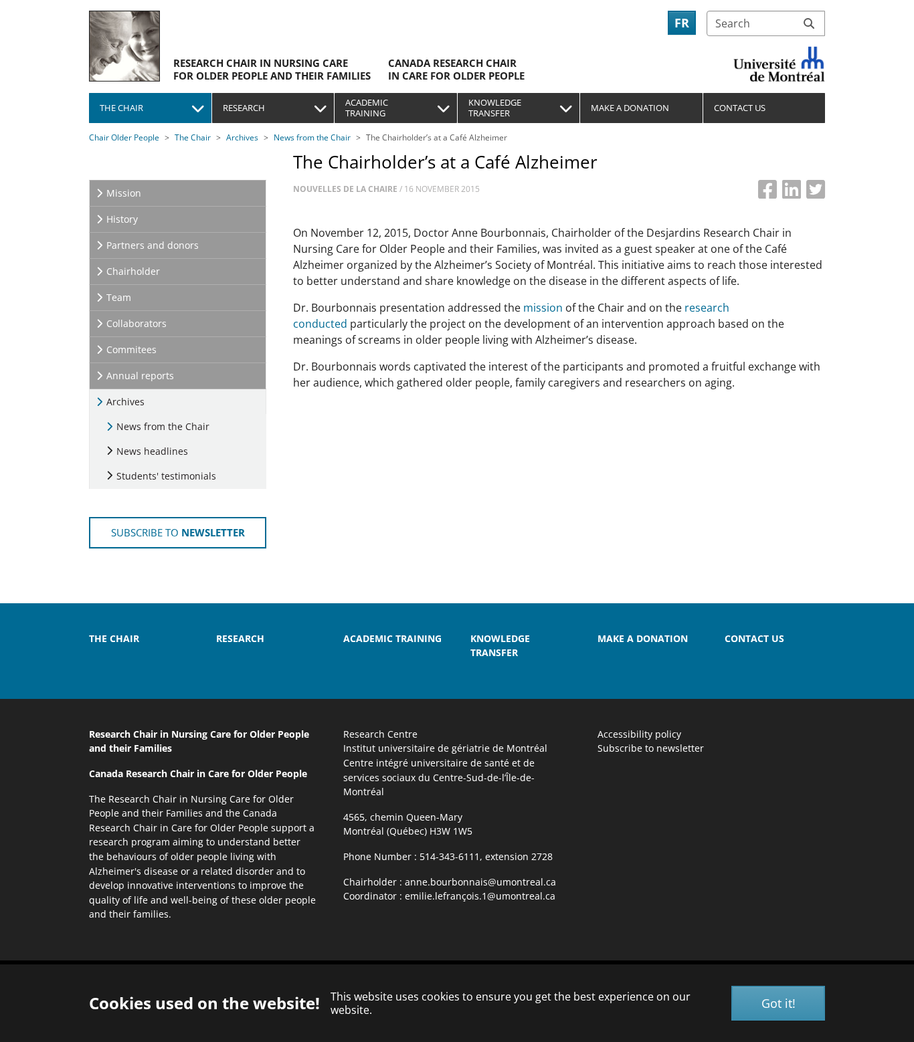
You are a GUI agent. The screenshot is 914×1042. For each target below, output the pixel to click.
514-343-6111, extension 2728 (486, 856)
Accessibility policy (639, 734)
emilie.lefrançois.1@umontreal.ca (480, 896)
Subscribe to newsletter (651, 748)
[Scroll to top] (885, 959)
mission (544, 307)
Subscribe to (178, 532)
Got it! (778, 1003)
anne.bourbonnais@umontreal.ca (480, 881)
